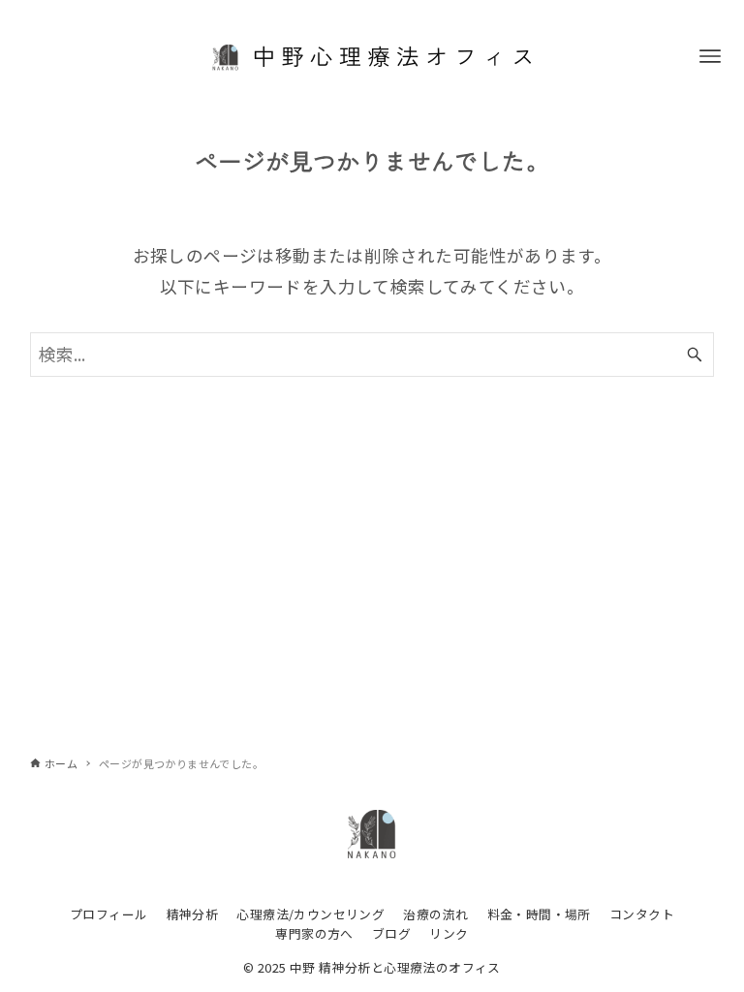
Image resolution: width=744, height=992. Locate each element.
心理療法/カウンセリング (310, 914)
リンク (448, 933)
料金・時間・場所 (539, 914)
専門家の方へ (314, 933)
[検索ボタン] (694, 354)
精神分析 (193, 914)
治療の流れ (435, 914)
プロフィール (108, 914)
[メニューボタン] (710, 56)
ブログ (391, 933)
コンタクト (641, 914)
